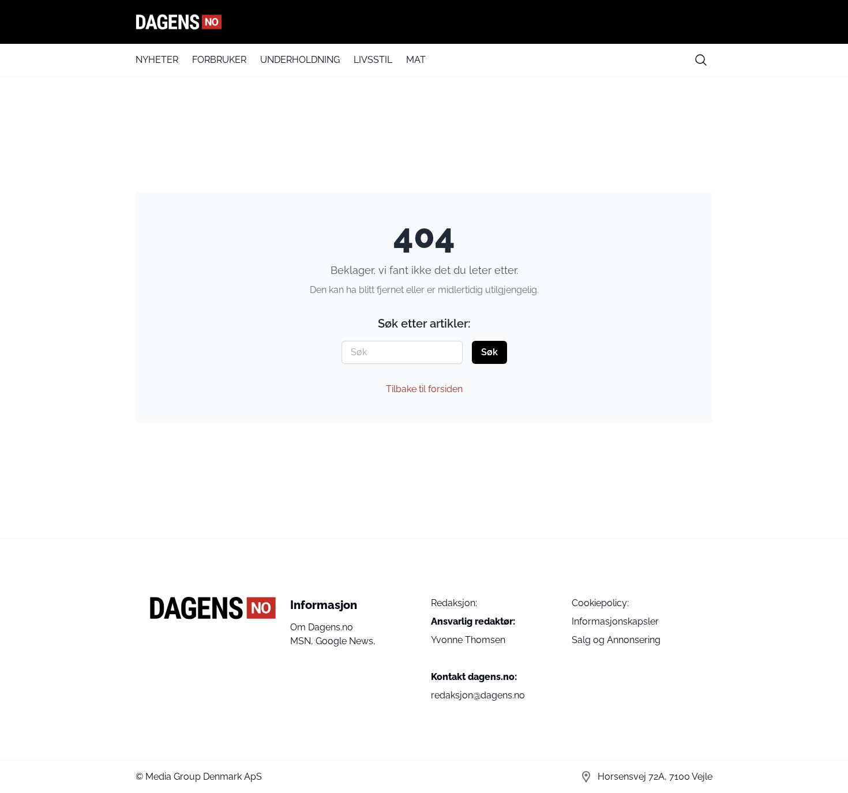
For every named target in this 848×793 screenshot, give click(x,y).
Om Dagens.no (321, 627)
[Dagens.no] (424, 22)
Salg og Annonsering (616, 639)
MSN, (303, 641)
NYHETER (157, 59)
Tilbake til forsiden (424, 389)
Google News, (346, 641)
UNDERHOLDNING (300, 59)
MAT (416, 59)
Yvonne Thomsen (468, 639)
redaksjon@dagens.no (478, 695)
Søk (489, 352)
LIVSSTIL (373, 59)
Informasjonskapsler (615, 621)
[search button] (700, 60)
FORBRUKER (219, 59)
